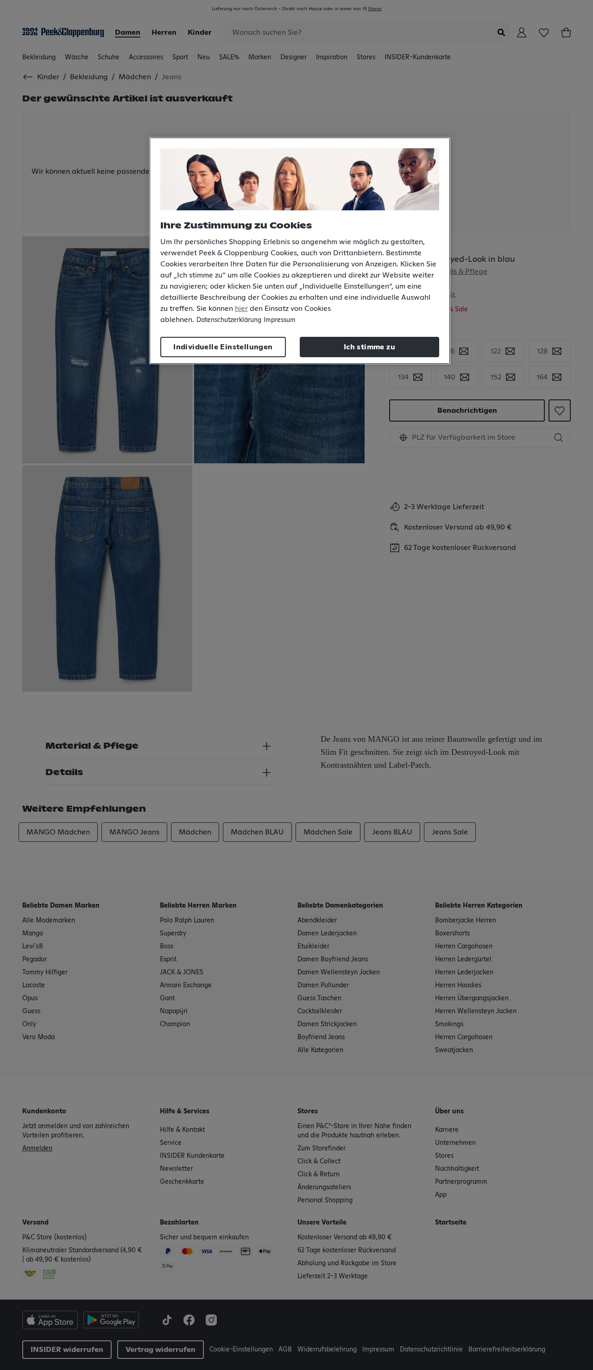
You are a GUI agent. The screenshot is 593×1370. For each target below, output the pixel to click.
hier (241, 308)
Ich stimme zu (369, 347)
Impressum (280, 320)
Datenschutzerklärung (228, 320)
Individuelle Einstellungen (222, 347)
